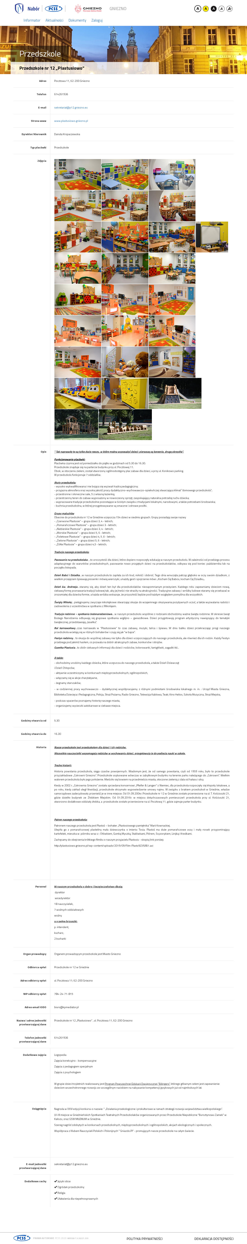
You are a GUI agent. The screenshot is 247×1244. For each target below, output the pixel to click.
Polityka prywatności (144, 1238)
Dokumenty (77, 20)
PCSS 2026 (60, 1238)
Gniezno (118, 9)
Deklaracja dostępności (213, 1238)
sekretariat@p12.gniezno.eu (71, 107)
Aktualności (54, 20)
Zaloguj (96, 20)
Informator (32, 20)
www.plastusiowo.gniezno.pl (71, 121)
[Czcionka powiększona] (229, 9)
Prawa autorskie (43, 1238)
